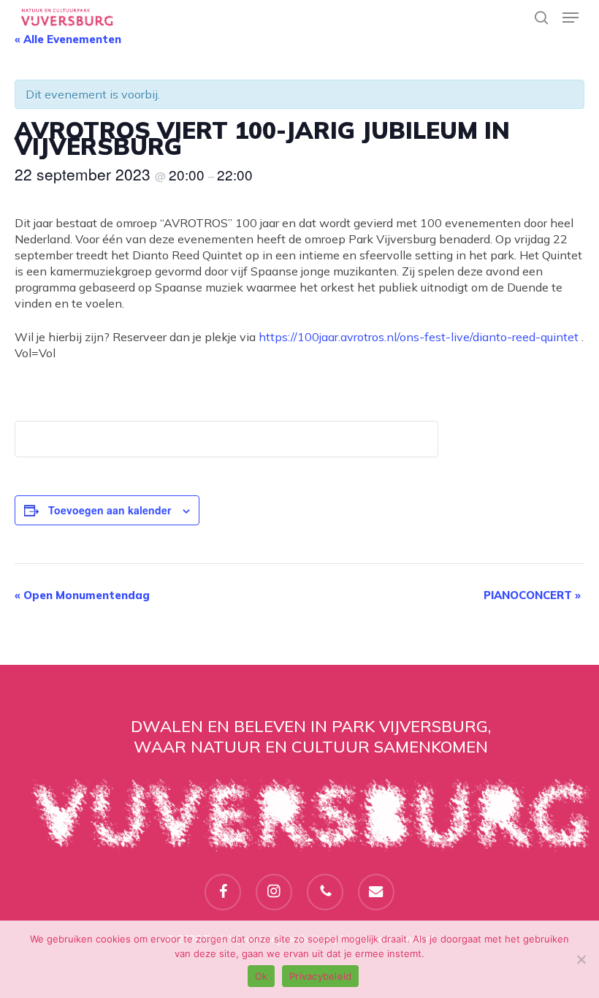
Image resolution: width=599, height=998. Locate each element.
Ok (261, 976)
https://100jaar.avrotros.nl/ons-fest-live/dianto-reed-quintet (419, 337)
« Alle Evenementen (68, 39)
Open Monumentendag (82, 595)
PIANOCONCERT (532, 595)
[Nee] (580, 959)
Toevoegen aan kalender (109, 510)
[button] (570, 17)
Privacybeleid (320, 976)
